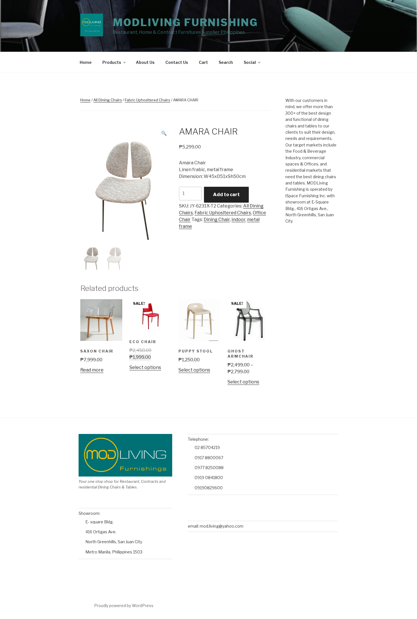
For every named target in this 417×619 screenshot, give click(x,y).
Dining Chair (217, 219)
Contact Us (176, 62)
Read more (92, 370)
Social (250, 62)
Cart (203, 62)
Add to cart (226, 194)
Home (86, 62)
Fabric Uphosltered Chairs (147, 100)
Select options (145, 367)
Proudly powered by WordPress (123, 605)
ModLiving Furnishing (185, 22)
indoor (238, 219)
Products (111, 62)
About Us (145, 62)
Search (226, 62)
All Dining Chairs (107, 100)
